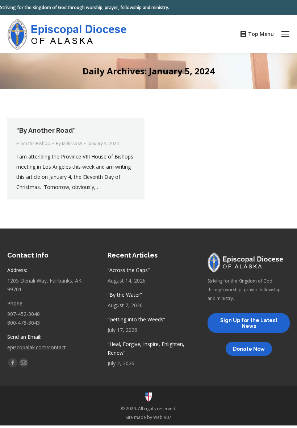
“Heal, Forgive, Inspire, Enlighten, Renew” (146, 348)
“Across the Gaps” (129, 270)
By (69, 143)
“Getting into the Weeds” (136, 319)
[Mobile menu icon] (285, 34)
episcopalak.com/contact (36, 347)
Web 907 (162, 417)
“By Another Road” (46, 130)
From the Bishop (33, 143)
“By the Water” (125, 294)
